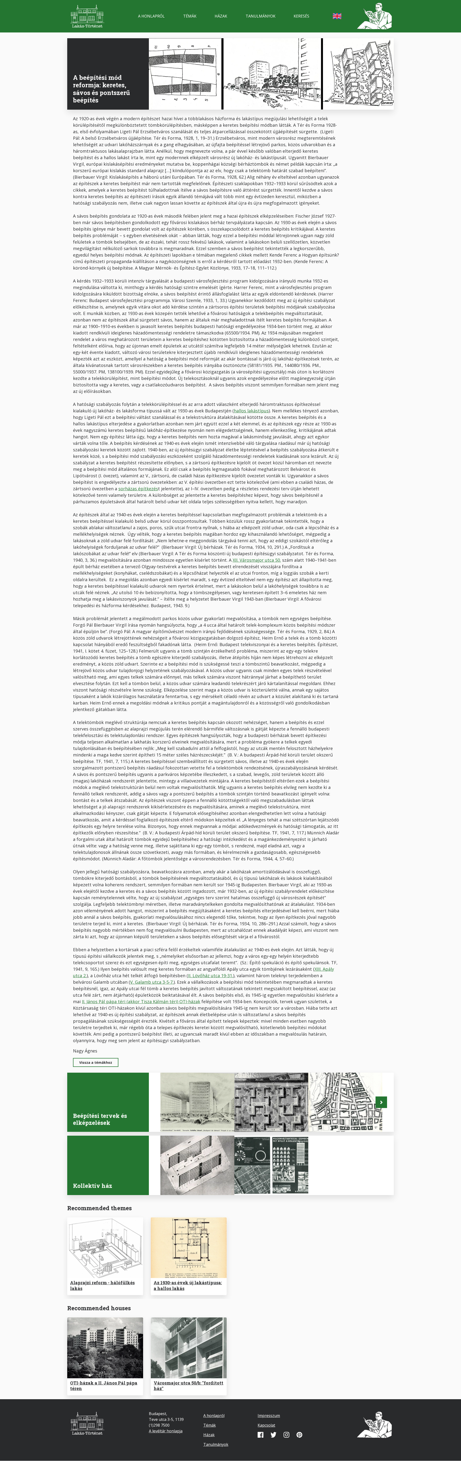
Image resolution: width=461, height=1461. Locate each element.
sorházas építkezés (138, 488)
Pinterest (299, 1435)
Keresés (301, 16)
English (337, 16)
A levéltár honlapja (165, 1431)
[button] (381, 1102)
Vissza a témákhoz (95, 1062)
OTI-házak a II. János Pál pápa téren (103, 1385)
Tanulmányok (260, 16)
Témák (189, 16)
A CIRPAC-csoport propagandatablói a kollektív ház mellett (271, 1180)
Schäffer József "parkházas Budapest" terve (194, 1120)
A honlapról (151, 16)
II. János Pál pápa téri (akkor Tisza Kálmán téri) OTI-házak (141, 1001)
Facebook (260, 1435)
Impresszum (269, 1415)
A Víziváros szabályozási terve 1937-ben (340, 1120)
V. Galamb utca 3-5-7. (152, 982)
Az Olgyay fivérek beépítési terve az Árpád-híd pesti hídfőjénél (268, 1117)
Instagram (286, 1435)
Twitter (273, 1435)
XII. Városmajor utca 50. (257, 560)
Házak (221, 16)
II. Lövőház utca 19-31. (210, 975)
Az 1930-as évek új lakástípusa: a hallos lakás (188, 1285)
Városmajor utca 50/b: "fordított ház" (188, 1385)
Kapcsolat (266, 1425)
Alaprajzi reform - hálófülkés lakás (102, 1285)
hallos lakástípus (251, 411)
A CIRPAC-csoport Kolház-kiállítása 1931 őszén (193, 1183)
